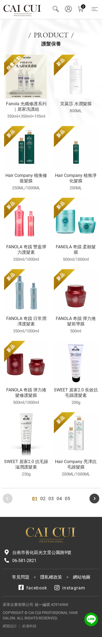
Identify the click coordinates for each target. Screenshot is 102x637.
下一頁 (94, 498)
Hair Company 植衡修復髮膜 (26, 178)
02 (43, 498)
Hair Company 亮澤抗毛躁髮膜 (76, 464)
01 (35, 498)
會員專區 (68, 9)
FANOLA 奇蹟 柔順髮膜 (76, 249)
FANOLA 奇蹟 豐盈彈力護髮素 (26, 249)
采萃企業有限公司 (22, 9)
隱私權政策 (51, 577)
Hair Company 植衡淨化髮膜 (76, 178)
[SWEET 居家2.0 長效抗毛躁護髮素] (76, 363)
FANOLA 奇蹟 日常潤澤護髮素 (26, 321)
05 (67, 498)
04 (59, 498)
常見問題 (20, 577)
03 (51, 498)
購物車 (83, 6)
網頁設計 (10, 626)
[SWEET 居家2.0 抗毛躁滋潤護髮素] (26, 434)
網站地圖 (81, 577)
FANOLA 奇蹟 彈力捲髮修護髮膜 (26, 392)
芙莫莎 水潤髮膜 (76, 103)
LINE (91, 619)
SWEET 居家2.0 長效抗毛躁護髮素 (76, 392)
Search (56, 9)
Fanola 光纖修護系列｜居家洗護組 (26, 106)
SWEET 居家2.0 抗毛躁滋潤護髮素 (26, 464)
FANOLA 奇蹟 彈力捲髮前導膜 (76, 321)
